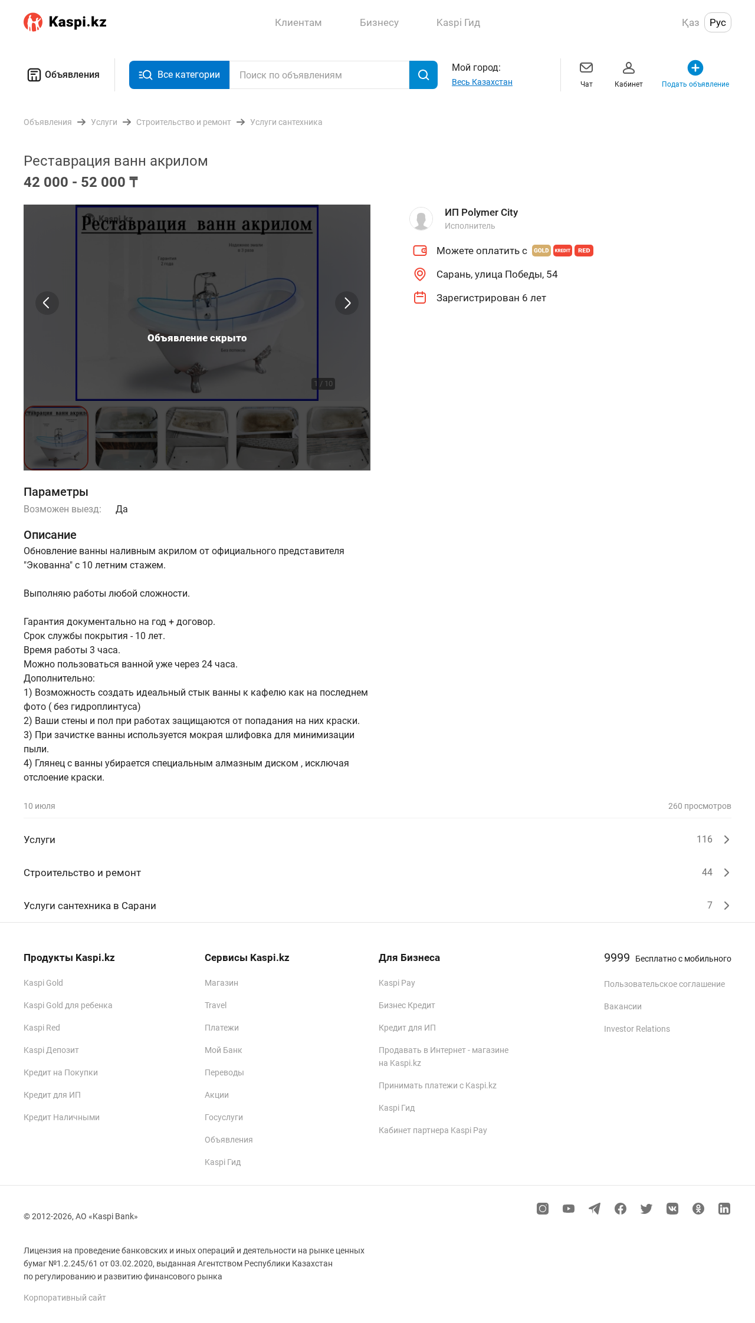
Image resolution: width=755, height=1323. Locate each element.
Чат (586, 84)
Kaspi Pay (397, 983)
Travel (215, 1005)
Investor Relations (637, 1029)
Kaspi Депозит (51, 1050)
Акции (217, 1095)
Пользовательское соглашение (664, 984)
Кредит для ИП (52, 1095)
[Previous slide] (47, 303)
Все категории (188, 74)
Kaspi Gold (43, 983)
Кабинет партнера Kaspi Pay (433, 1130)
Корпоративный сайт (65, 1297)
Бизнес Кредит (407, 1005)
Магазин (221, 983)
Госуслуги (224, 1117)
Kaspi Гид (223, 1162)
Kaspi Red (42, 1027)
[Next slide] (347, 303)
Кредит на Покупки (61, 1072)
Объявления (72, 74)
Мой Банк (223, 1050)
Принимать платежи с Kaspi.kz (438, 1085)
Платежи (222, 1027)
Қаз (691, 22)
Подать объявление (695, 84)
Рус (718, 22)
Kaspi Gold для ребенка (68, 1005)
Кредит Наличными (62, 1117)
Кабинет (629, 84)
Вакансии (623, 1006)
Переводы (224, 1072)
